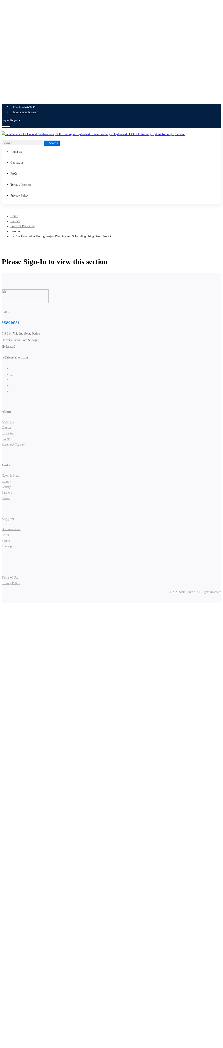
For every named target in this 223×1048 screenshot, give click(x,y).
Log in (6, 120)
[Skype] (11, 379)
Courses (15, 221)
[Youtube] (11, 385)
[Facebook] (11, 374)
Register (15, 120)
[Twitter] (11, 368)
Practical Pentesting (22, 226)
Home (14, 216)
